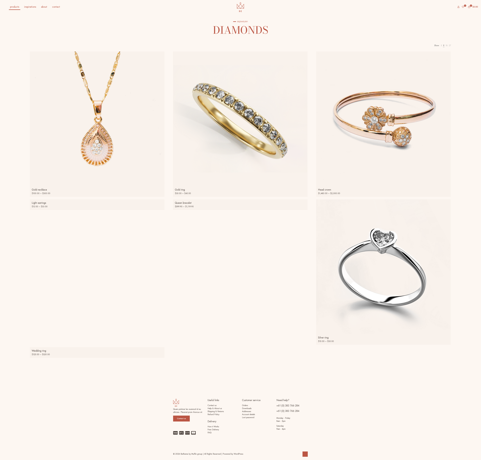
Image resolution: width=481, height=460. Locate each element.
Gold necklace (39, 190)
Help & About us (215, 408)
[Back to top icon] (305, 454)
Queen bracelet (183, 203)
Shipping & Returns (216, 411)
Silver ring (323, 337)
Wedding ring (39, 351)
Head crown (324, 190)
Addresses (246, 411)
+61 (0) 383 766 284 (287, 405)
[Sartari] (240, 7)
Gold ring (180, 190)
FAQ (209, 432)
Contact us (212, 405)
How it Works (213, 426)
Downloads (247, 408)
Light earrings (39, 203)
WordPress (238, 453)
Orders (245, 405)
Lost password (248, 417)
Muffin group (196, 453)
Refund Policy (213, 414)
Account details (248, 414)
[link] (441, 45)
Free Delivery (213, 429)
